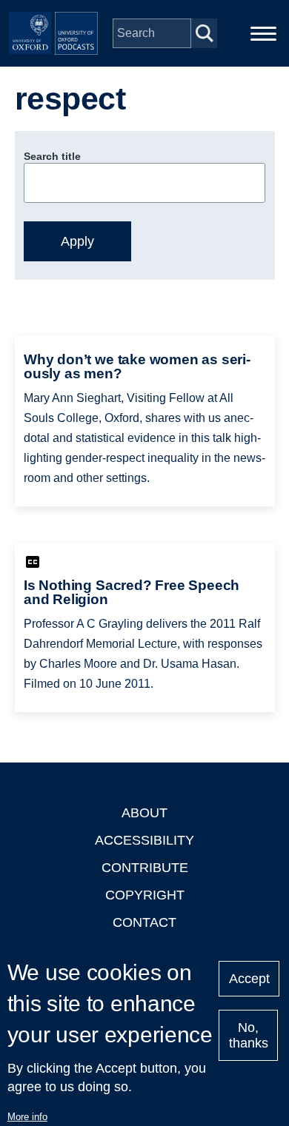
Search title (52, 156)
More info (27, 1116)
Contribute (145, 867)
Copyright (145, 895)
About (144, 812)
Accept (249, 978)
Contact (144, 922)
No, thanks (248, 1035)
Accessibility (144, 840)
